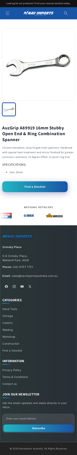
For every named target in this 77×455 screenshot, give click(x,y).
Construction (10, 343)
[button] (7, 13)
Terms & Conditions (15, 376)
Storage (7, 315)
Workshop (9, 336)
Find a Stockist (35, 186)
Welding (7, 329)
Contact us (9, 383)
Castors (7, 322)
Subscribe (38, 428)
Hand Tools (9, 309)
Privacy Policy (11, 370)
